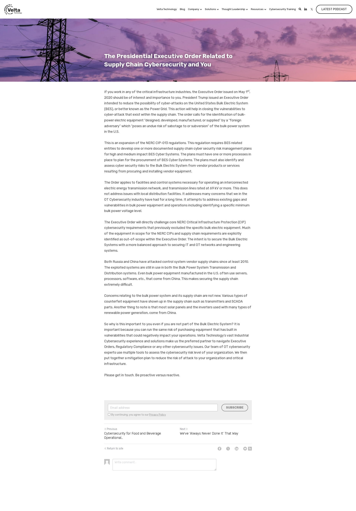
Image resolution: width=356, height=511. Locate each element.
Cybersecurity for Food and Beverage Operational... (132, 435)
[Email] (245, 448)
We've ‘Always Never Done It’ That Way (209, 433)
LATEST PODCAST (334, 9)
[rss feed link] (250, 448)
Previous (112, 429)
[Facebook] (219, 448)
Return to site (115, 448)
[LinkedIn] (236, 448)
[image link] (13, 9)
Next (182, 429)
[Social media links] (305, 9)
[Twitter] (228, 448)
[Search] (300, 9)
